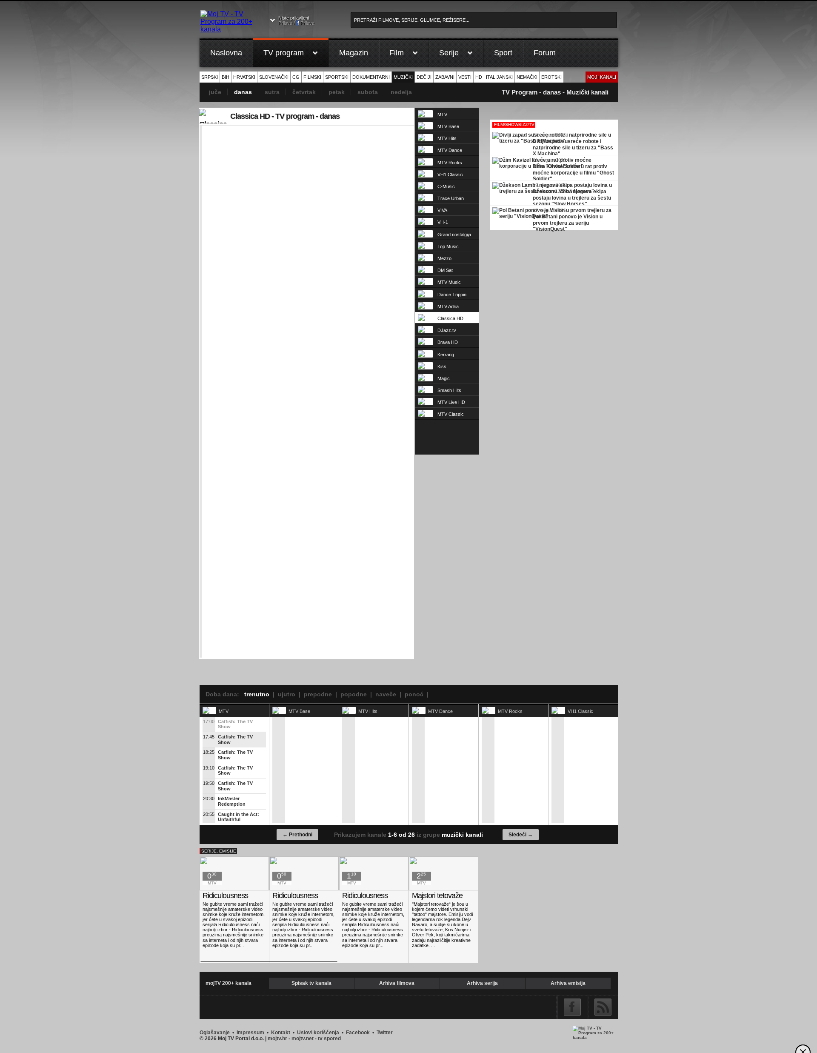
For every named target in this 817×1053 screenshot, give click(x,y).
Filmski (312, 77)
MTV (442, 114)
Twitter (385, 1033)
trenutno (256, 694)
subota (367, 92)
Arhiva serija (482, 983)
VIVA (442, 210)
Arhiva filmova (396, 983)
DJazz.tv (446, 330)
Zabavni (444, 77)
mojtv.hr (277, 1039)
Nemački (527, 77)
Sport (503, 53)
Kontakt (280, 1033)
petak (337, 92)
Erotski (551, 77)
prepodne (318, 694)
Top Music (448, 246)
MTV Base (448, 126)
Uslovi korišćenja (318, 1033)
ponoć (414, 694)
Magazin (353, 53)
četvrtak (304, 92)
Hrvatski (244, 77)
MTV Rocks (449, 162)
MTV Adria (448, 306)
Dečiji (424, 77)
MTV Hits (447, 138)
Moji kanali (601, 77)
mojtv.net (302, 1039)
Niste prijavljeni (296, 20)
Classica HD (450, 318)
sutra (272, 92)
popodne (353, 694)
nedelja (401, 92)
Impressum (250, 1033)
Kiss (441, 366)
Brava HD (447, 342)
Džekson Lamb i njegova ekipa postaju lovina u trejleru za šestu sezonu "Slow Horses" (572, 197)
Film (396, 53)
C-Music (446, 186)
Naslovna (226, 53)
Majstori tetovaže (437, 895)
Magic (443, 378)
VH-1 (442, 222)
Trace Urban (450, 198)
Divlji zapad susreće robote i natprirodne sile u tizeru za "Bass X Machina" (573, 146)
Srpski (209, 77)
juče (215, 92)
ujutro (286, 694)
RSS (602, 1007)
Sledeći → (520, 835)
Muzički (403, 77)
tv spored (329, 1039)
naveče (385, 694)
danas (243, 92)
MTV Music (449, 282)
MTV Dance (449, 150)
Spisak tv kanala (311, 983)
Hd (478, 77)
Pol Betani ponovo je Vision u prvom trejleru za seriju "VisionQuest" (568, 222)
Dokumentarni (371, 77)
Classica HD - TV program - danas (285, 116)
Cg (296, 77)
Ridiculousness (225, 895)
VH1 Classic (450, 174)
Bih (225, 77)
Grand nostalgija (454, 234)
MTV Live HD (451, 402)
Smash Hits (449, 390)
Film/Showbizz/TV (514, 124)
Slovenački (274, 77)
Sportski (337, 77)
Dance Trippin (451, 294)
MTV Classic (450, 414)
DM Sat (445, 270)
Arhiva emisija (568, 983)
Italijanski (499, 77)
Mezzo (444, 258)
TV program (283, 53)
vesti (464, 77)
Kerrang (445, 354)
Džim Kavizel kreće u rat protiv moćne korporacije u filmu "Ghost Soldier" (573, 171)
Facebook (572, 1007)
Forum (545, 53)
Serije (449, 53)
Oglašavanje (215, 1033)
